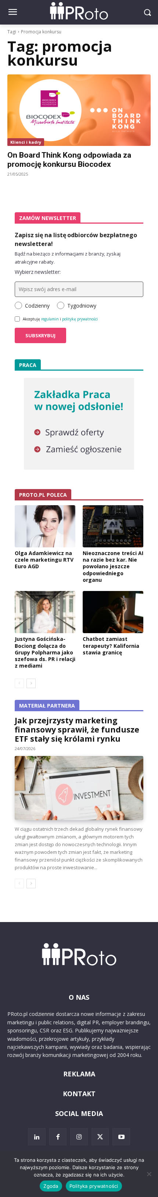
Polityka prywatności (93, 1186)
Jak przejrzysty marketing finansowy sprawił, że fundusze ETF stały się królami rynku (77, 729)
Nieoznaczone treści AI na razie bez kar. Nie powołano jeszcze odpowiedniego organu (113, 566)
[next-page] (31, 683)
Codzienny (37, 305)
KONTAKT (79, 1093)
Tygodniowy (81, 305)
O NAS (79, 997)
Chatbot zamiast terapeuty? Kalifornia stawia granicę (111, 645)
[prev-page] (19, 683)
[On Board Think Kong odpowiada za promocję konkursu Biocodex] (79, 110)
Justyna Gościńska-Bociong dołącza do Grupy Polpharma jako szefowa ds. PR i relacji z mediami (45, 652)
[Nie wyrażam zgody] (148, 1174)
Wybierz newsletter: (38, 271)
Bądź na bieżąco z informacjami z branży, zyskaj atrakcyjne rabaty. (68, 257)
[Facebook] (58, 1137)
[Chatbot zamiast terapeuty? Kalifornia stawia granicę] (113, 612)
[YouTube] (121, 1137)
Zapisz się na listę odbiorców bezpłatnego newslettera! (76, 239)
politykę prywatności (80, 319)
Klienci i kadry (25, 142)
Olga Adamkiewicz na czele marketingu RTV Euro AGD (44, 560)
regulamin (50, 319)
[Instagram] (79, 1137)
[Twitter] (100, 1137)
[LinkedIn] (37, 1137)
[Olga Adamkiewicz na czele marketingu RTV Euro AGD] (45, 526)
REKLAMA (79, 1073)
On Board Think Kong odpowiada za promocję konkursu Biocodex (69, 160)
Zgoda (50, 1186)
